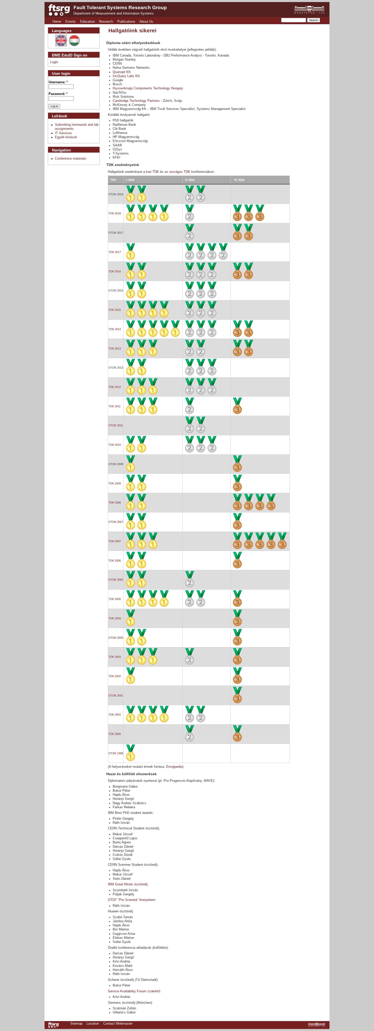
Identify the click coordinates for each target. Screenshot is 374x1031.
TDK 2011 (114, 406)
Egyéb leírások (66, 137)
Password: (58, 94)
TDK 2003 (114, 656)
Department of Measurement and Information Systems (114, 13)
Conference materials (70, 158)
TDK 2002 (114, 676)
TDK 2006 (114, 560)
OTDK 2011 (115, 425)
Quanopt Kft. (122, 72)
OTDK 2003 (115, 637)
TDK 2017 (114, 252)
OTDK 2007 (115, 521)
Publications (126, 21)
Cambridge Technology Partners (136, 101)
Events (70, 21)
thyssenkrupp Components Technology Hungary (148, 88)
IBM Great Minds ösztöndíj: (128, 884)
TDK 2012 (114, 386)
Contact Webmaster (118, 1023)
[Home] (59, 10)
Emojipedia (174, 767)
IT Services (63, 133)
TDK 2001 (114, 714)
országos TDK (179, 172)
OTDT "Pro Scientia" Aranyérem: (132, 900)
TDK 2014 (114, 329)
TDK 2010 (114, 444)
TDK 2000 (114, 733)
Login (54, 62)
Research (106, 21)
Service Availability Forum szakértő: (134, 991)
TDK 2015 (114, 309)
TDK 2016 (114, 271)
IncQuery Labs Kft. (127, 76)
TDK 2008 (114, 502)
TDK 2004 (114, 618)
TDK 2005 (114, 599)
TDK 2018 (114, 213)
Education (87, 21)
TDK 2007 (114, 541)
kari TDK (153, 172)
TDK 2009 (114, 483)
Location (93, 1023)
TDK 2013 (114, 348)
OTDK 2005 (115, 579)
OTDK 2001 (115, 695)
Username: (58, 82)
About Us (146, 21)
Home (56, 21)
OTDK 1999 (115, 753)
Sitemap (76, 1023)
